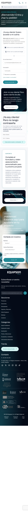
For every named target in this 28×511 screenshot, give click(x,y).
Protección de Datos (15, 417)
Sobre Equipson (5, 312)
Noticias (3, 315)
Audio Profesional (5, 325)
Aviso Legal (23, 417)
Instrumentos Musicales (7, 339)
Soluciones (3, 303)
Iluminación (4, 331)
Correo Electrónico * (7, 59)
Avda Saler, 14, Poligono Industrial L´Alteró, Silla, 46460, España (14, 361)
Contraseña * (6, 67)
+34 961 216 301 (6, 357)
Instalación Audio (5, 328)
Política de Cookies (6, 417)
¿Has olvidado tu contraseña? (9, 77)
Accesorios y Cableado (7, 336)
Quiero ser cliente (10, 107)
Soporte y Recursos (6, 309)
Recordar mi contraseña (10, 74)
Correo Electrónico (8, 247)
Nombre (6, 240)
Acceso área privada (9, 82)
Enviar (13, 260)
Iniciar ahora (13, 200)
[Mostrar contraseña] (24, 71)
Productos (3, 300)
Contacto (3, 317)
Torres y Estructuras (6, 334)
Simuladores (4, 306)
